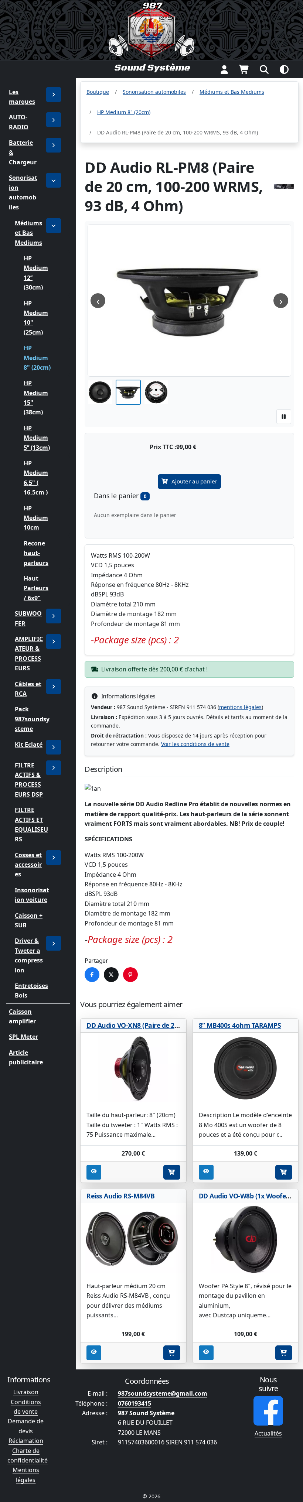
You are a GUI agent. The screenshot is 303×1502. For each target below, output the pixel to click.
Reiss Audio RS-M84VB (120, 1195)
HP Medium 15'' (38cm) (36, 397)
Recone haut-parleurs (36, 553)
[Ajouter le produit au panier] (171, 1172)
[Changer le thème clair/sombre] (284, 69)
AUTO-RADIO (18, 122)
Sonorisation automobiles (23, 192)
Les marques (22, 97)
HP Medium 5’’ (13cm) (37, 438)
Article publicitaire (26, 1057)
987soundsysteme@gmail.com (162, 1393)
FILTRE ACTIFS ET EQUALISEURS (31, 824)
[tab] (100, 392)
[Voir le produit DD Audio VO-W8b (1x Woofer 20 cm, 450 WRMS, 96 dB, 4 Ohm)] (246, 1239)
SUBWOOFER (28, 618)
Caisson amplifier (22, 1016)
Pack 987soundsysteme (32, 719)
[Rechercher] (264, 69)
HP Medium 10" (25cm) (36, 317)
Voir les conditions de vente (195, 743)
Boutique (97, 91)
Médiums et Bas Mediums (28, 233)
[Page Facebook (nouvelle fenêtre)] (268, 1411)
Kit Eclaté (28, 744)
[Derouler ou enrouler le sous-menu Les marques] (53, 94)
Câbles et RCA (28, 689)
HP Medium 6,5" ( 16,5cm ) (36, 477)
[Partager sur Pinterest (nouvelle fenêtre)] (130, 974)
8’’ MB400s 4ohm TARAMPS (240, 1025)
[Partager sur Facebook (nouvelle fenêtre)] (92, 974)
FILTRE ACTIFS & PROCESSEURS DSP (29, 779)
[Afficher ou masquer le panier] (244, 69)
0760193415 (134, 1403)
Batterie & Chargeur (23, 152)
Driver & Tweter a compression (29, 955)
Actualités (268, 1433)
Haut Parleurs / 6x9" (36, 588)
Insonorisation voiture (32, 895)
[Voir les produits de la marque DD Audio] (283, 186)
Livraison (25, 1392)
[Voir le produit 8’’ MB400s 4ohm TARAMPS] (246, 1069)
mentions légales (240, 707)
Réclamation (25, 1441)
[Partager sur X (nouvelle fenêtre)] (111, 974)
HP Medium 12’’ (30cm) (36, 272)
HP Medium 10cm (36, 518)
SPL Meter (23, 1037)
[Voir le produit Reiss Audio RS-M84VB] (133, 1239)
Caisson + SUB (28, 920)
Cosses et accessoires (28, 865)
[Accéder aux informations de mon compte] (224, 69)
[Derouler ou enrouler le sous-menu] (53, 119)
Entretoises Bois (31, 990)
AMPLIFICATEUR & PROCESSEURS (29, 653)
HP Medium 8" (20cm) (37, 358)
